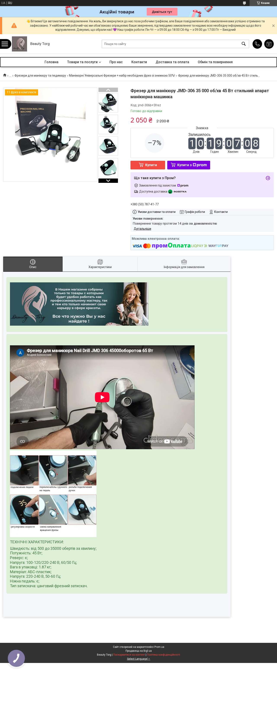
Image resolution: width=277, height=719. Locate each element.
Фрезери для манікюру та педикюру (40, 75)
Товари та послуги (82, 62)
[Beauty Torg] (19, 43)
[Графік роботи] (269, 44)
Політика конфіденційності (163, 654)
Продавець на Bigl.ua (139, 650)
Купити (151, 165)
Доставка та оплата (172, 62)
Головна (51, 62)
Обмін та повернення (215, 62)
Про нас (116, 62)
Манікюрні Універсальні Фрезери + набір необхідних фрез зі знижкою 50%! (122, 75)
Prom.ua (159, 646)
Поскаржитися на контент (129, 654)
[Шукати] (243, 44)
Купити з (184, 165)
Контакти (139, 62)
